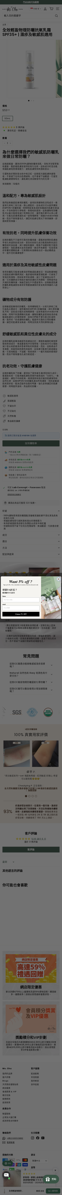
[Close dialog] (58, 579)
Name (4, 596)
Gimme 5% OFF (21, 614)
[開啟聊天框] (6, 1175)
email (4, 604)
